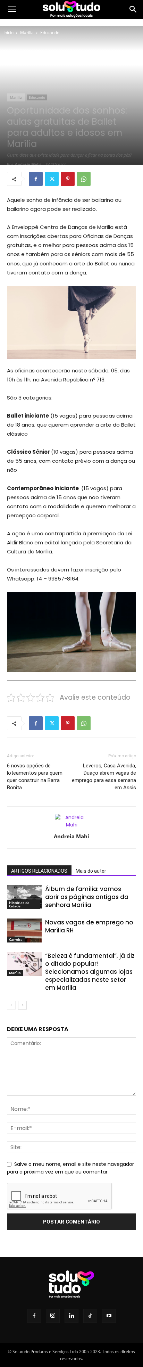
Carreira (16, 939)
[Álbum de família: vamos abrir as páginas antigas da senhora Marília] (24, 897)
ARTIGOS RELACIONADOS (39, 871)
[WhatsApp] (84, 179)
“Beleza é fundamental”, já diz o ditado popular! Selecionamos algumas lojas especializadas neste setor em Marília (90, 972)
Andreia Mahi (28, 164)
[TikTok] (90, 1316)
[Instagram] (53, 1316)
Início (8, 32)
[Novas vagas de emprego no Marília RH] (24, 930)
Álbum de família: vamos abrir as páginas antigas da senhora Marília (86, 897)
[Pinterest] (68, 179)
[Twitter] (52, 179)
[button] (12, 9)
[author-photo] (71, 824)
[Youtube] (109, 1316)
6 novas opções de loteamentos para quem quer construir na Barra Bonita (34, 777)
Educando (49, 32)
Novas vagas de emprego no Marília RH (89, 926)
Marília (27, 32)
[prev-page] (11, 1005)
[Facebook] (36, 179)
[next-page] (22, 1005)
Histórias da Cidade (19, 904)
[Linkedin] (71, 1316)
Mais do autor (91, 871)
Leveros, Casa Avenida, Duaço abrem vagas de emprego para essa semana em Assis (104, 777)
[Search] (133, 9)
